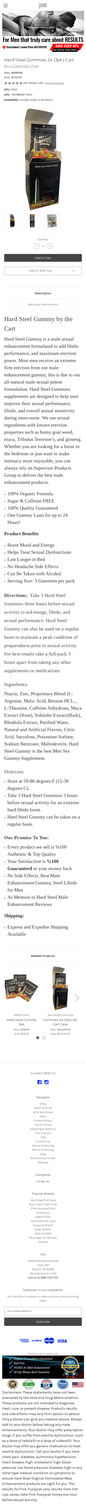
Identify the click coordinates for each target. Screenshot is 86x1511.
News (43, 1116)
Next (77, 998)
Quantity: (43, 239)
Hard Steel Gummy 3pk (22, 1022)
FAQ (43, 1137)
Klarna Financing (43, 1145)
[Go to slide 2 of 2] (44, 1037)
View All (43, 1242)
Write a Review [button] (54, 83)
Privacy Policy (43, 1120)
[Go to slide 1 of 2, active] (37, 1037)
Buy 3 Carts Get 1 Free (43, 1204)
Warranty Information (43, 304)
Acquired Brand (43, 1225)
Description (43, 293)
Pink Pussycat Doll (43, 1208)
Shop (43, 1104)
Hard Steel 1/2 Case (43, 1221)
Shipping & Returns (43, 1129)
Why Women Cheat (43, 1158)
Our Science (43, 1133)
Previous (5, 998)
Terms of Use (43, 1124)
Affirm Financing (43, 1150)
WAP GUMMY (43, 1233)
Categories (43, 1181)
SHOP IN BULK (43, 1108)
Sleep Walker (43, 1229)
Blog (43, 1154)
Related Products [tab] (43, 956)
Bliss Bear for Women (43, 1237)
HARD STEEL (43, 1217)
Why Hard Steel (43, 1112)
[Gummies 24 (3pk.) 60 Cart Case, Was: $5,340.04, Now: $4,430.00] (60, 988)
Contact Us (43, 1141)
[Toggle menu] (5, 5)
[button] (43, 23)
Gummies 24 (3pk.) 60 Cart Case (60, 1022)
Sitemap (43, 1162)
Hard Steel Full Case (43, 1200)
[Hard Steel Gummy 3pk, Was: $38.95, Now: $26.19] (21, 988)
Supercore (43, 1212)
